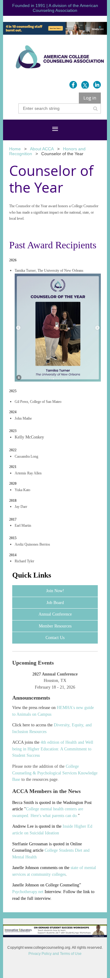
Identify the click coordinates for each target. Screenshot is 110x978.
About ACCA (42, 148)
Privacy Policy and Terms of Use (55, 954)
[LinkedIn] (97, 85)
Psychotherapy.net (27, 891)
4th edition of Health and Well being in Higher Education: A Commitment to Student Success (52, 749)
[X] (85, 85)
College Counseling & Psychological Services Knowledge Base (54, 773)
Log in (89, 98)
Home (15, 148)
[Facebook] (73, 85)
